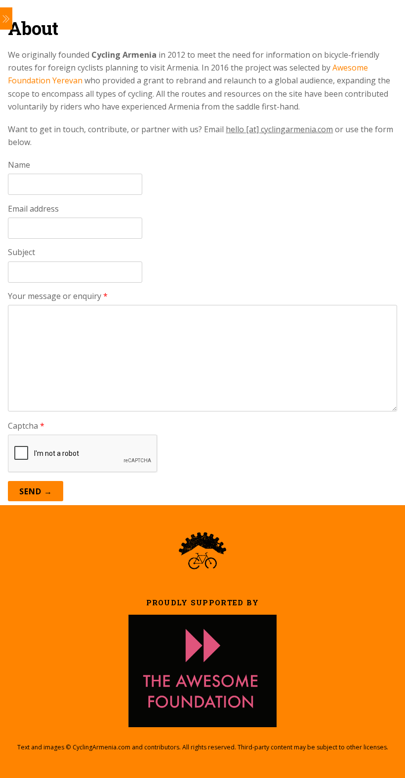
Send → (35, 491)
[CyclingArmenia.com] (202, 565)
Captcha (26, 425)
